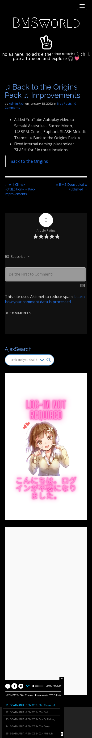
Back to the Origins (29, 161)
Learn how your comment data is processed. (45, 299)
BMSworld (46, 22)
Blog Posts (64, 103)
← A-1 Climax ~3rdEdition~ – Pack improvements (20, 189)
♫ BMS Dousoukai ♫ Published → (71, 186)
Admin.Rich (17, 103)
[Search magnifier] (48, 360)
